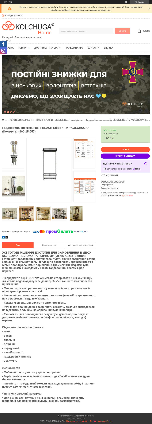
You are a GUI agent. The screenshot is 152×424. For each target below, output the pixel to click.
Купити (125, 150)
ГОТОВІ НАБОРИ (44, 120)
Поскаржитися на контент (77, 421)
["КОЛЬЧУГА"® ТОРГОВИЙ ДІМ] (28, 27)
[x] (6, 238)
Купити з (120, 156)
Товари (22, 48)
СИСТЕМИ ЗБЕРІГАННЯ (22, 120)
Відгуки (108, 48)
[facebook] (3, 238)
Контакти (93, 48)
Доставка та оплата (47, 48)
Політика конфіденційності (101, 421)
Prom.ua (90, 416)
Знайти (122, 31)
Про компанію (74, 48)
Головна (8, 48)
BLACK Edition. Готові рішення (69, 120)
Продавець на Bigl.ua (76, 418)
